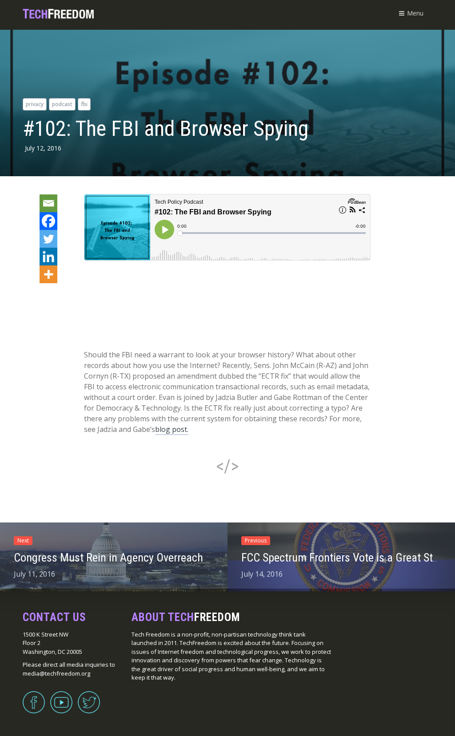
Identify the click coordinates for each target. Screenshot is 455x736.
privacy (35, 104)
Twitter (89, 697)
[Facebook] (48, 221)
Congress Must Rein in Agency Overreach (108, 557)
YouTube (61, 697)
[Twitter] (48, 239)
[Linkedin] (48, 256)
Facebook (34, 697)
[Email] (48, 203)
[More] (48, 274)
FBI (84, 104)
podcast (62, 104)
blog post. (171, 429)
